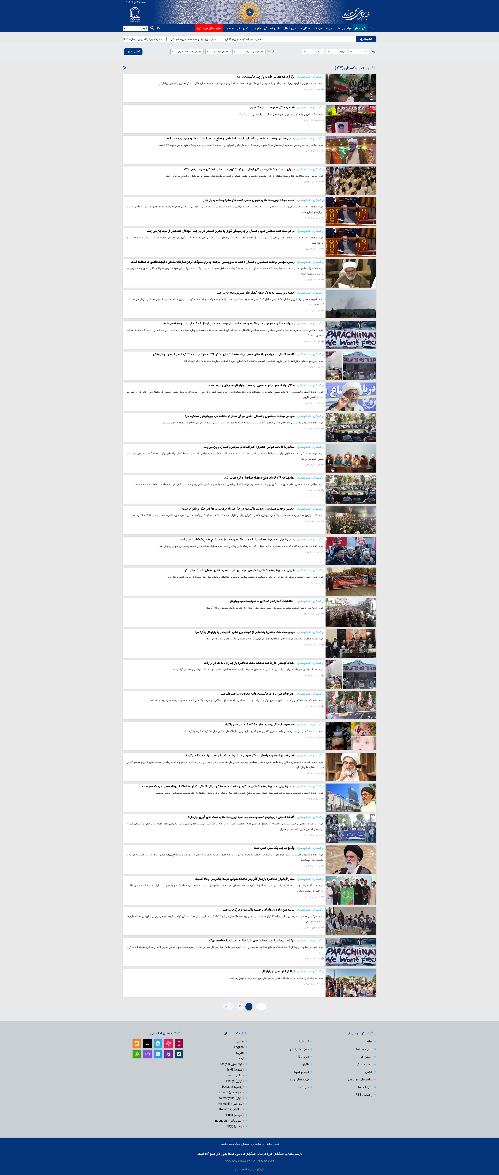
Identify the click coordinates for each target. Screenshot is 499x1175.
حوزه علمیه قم (323, 28)
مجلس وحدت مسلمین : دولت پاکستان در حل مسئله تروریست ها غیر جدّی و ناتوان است (253, 508)
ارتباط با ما (365, 1087)
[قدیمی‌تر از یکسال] (351, 150)
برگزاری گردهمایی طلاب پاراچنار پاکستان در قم (280, 76)
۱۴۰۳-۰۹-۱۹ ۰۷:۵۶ (312, 984)
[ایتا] (137, 1043)
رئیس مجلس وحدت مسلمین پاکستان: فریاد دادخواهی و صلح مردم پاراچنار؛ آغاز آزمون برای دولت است (244, 138)
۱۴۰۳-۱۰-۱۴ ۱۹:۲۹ (312, 465)
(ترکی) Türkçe (234, 1081)
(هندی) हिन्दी (235, 1070)
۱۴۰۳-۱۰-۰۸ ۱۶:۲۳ (312, 583)
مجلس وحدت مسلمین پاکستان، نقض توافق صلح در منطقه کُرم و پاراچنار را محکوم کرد (254, 416)
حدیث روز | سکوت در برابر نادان (290, 39)
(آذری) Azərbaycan (231, 1098)
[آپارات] (168, 1043)
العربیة (239, 1053)
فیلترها (270, 52)
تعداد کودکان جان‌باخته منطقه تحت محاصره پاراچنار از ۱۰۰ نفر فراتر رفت (264, 663)
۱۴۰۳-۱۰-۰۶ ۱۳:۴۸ (311, 675)
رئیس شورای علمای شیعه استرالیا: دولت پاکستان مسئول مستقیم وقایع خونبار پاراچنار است (251, 539)
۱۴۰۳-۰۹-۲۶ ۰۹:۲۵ (312, 959)
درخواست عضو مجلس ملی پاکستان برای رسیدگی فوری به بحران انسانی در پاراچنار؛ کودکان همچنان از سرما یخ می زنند (235, 231)
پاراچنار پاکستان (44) (352, 68)
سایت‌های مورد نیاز (209, 28)
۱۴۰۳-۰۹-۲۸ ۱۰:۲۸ (312, 928)
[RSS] (125, 68)
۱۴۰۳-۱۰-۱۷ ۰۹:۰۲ (312, 403)
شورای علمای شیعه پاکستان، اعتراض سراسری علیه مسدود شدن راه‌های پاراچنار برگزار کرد (253, 570)
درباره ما (303, 1087)
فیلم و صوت (232, 28)
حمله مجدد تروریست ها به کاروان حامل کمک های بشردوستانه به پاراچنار (263, 200)
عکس (246, 28)
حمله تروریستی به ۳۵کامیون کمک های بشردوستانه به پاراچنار (270, 292)
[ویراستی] (158, 1054)
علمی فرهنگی (272, 28)
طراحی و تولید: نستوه (245, 1169)
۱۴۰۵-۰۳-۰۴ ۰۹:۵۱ (312, 89)
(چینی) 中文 (235, 1126)
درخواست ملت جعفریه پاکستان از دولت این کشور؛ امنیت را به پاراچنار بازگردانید (259, 632)
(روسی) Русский (233, 1087)
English (239, 1047)
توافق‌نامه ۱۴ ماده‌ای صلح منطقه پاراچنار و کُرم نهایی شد (274, 477)
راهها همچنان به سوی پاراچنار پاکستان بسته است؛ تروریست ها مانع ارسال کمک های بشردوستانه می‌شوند (243, 323)
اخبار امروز (133, 51)
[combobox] (359, 51)
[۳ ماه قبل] (351, 119)
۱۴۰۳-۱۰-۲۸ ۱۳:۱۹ (312, 311)
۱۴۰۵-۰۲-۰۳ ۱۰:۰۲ (312, 120)
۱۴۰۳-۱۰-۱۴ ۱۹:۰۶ (312, 490)
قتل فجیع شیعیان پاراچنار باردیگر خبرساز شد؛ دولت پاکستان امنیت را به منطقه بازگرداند (254, 755)
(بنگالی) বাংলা (236, 1075)
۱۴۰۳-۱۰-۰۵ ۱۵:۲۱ (312, 706)
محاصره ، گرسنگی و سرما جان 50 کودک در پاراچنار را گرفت (273, 724)
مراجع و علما (343, 28)
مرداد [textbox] (342, 52)
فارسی (240, 1041)
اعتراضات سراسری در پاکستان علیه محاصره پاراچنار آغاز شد (272, 694)
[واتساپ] (137, 1054)
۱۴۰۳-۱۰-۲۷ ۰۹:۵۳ (312, 342)
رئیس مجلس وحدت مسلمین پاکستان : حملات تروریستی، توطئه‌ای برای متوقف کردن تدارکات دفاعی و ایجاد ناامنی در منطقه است (227, 262)
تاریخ (373, 52)
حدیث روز (366, 39)
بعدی (228, 1006)
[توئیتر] (147, 1043)
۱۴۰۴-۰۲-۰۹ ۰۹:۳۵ (312, 182)
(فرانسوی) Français (231, 1064)
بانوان (257, 28)
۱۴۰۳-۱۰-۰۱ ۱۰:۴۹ (312, 799)
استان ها (305, 28)
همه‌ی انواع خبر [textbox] (220, 52)
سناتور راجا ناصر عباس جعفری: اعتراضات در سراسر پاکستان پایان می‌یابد (264, 447)
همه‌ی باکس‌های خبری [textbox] (190, 52)
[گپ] (147, 1054)
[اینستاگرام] (179, 1043)
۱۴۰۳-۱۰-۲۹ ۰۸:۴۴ (311, 280)
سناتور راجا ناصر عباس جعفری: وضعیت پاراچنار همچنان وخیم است (266, 385)
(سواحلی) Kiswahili (231, 1104)
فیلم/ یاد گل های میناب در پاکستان (287, 107)
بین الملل (290, 28)
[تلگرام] (158, 1043)
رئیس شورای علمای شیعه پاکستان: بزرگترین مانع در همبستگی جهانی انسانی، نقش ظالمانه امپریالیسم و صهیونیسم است (233, 786)
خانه (372, 28)
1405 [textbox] (319, 52)
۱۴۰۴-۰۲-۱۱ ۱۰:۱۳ (312, 151)
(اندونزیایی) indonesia (229, 1120)
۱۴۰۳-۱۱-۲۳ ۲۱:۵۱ (312, 249)
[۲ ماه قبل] (351, 88)
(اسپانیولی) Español (230, 1092)
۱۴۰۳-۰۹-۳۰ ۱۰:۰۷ (312, 866)
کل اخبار (360, 28)
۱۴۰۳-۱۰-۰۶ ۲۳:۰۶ (312, 645)
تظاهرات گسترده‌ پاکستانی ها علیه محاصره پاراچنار (277, 601)
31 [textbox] (365, 52)
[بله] (179, 1054)
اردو (241, 1058)
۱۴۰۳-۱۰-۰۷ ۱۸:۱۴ (312, 614)
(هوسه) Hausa (234, 1115)
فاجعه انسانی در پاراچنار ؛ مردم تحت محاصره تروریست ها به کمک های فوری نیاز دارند (256, 817)
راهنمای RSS (364, 1095)
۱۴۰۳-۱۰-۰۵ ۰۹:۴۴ (311, 773)
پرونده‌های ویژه (299, 1079)
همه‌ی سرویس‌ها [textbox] (255, 52)
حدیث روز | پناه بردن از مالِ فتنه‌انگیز (188, 39)
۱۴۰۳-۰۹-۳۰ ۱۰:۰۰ (312, 897)
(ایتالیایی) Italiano (231, 1109)
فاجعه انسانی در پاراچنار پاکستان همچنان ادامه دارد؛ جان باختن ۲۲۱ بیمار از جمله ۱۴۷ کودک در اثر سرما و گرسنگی (238, 354)
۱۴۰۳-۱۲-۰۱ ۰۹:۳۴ (312, 218)
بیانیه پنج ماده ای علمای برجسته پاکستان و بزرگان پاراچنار (273, 910)
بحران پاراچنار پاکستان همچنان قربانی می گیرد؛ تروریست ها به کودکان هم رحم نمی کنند (253, 169)
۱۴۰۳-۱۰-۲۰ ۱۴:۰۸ (312, 367)
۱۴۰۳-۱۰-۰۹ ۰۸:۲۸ (312, 552)
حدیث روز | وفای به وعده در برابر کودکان (240, 39)
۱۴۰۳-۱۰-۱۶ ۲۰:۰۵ (312, 429)
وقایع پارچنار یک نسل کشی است (288, 848)
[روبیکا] (168, 1054)
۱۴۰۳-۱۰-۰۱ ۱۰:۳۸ (312, 835)
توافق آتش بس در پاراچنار (293, 971)
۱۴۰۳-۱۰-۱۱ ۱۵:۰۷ (312, 521)
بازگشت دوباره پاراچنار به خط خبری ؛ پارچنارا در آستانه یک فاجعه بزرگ (266, 940)
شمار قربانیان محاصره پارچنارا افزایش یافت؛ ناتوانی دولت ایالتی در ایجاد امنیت (259, 879)
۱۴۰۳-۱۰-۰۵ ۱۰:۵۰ (312, 737)
